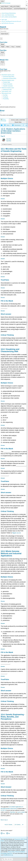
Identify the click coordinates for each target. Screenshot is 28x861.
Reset (2, 44)
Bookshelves (17, 125)
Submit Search (4, 33)
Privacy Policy (11, 851)
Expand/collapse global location (26, 125)
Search (3, 859)
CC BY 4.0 (3, 810)
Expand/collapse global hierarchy (2, 125)
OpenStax (8, 139)
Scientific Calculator (8, 85)
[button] (5, 97)
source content (21, 812)
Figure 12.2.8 (16, 533)
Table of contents (7, 144)
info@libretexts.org (8, 855)
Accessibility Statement (6, 853)
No (9, 833)
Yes (4, 833)
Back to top (3, 819)
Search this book (4, 28)
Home (8, 125)
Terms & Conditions (20, 851)
